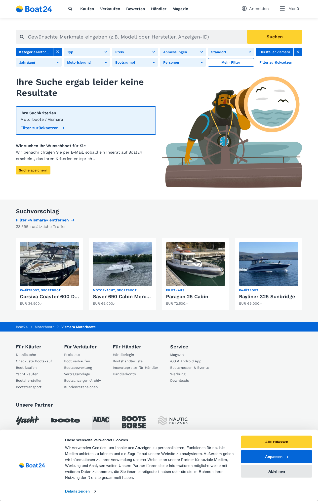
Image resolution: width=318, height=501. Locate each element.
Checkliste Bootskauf (34, 361)
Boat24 (22, 327)
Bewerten (135, 8)
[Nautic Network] (173, 420)
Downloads (179, 380)
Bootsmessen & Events (189, 368)
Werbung (177, 374)
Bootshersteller (29, 380)
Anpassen (273, 457)
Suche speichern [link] (33, 170)
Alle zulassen (276, 442)
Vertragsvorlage (77, 374)
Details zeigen (77, 491)
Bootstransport (28, 387)
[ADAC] (101, 425)
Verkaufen (110, 8)
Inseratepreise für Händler (135, 368)
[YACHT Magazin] (27, 420)
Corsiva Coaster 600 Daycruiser (58, 296)
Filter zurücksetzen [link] (39, 127)
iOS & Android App (185, 361)
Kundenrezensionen (81, 387)
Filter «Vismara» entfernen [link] (42, 220)
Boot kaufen (26, 368)
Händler (158, 8)
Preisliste (72, 355)
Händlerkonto (124, 374)
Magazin (180, 8)
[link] (57, 52)
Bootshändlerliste (128, 361)
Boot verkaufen (77, 361)
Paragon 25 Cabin (187, 296)
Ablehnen (276, 471)
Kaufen (87, 8)
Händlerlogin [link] (123, 355)
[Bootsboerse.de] (134, 422)
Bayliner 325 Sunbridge (267, 296)
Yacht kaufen (27, 374)
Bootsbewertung (78, 368)
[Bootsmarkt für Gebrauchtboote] (34, 8)
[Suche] (71, 8)
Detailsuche (26, 355)
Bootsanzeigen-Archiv (82, 380)
